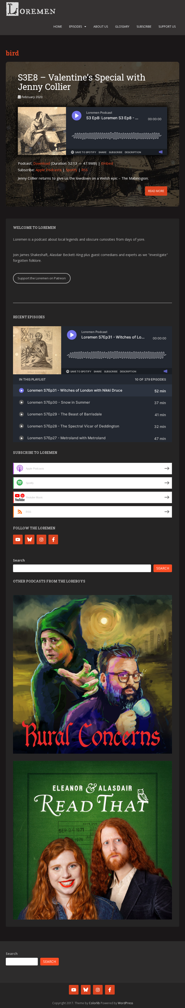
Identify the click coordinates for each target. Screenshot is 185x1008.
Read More (156, 191)
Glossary (122, 27)
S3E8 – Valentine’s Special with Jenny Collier (81, 82)
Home (57, 27)
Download (41, 163)
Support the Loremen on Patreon (42, 278)
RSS (84, 169)
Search (19, 560)
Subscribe (144, 27)
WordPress (125, 1003)
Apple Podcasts (49, 169)
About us (100, 27)
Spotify (71, 169)
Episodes (75, 27)
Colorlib (94, 1003)
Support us (167, 27)
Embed (107, 163)
